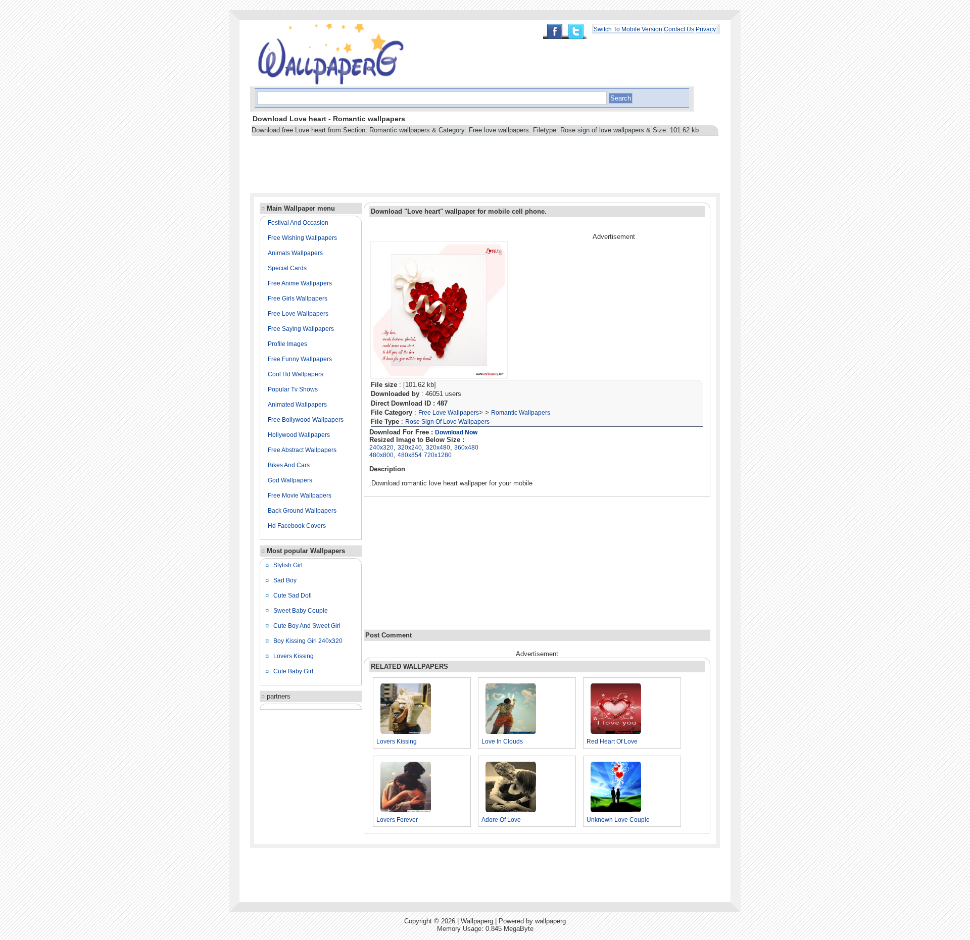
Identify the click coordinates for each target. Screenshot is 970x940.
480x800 (381, 455)
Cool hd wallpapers (295, 374)
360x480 (466, 447)
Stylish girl (288, 565)
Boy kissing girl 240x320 (308, 641)
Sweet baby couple (300, 610)
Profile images (287, 344)
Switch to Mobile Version (628, 29)
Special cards (287, 268)
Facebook (554, 31)
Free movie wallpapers (299, 495)
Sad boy (285, 580)
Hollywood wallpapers (299, 434)
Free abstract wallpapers (302, 450)
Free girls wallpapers (297, 298)
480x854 (410, 455)
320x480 (438, 447)
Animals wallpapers (295, 253)
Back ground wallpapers (302, 510)
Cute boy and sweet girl (307, 625)
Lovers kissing (293, 656)
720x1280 (438, 455)
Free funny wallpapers (300, 359)
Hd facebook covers (297, 525)
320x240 (410, 447)
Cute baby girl (293, 671)
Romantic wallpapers (520, 412)
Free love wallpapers (298, 313)
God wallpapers (290, 480)
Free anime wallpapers (300, 283)
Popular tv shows (293, 389)
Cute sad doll (292, 595)
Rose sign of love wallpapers (447, 421)
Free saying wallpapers (301, 328)
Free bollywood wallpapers (306, 419)
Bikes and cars (289, 465)
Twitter (578, 31)
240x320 (381, 447)
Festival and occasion (298, 222)
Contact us (679, 29)
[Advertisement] (434, 159)
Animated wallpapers (297, 404)
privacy (706, 29)
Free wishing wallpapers (302, 237)
